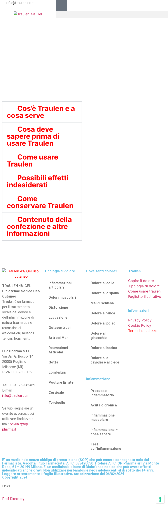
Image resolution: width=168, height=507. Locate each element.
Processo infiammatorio (102, 393)
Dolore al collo (102, 283)
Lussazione (58, 318)
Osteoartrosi (59, 328)
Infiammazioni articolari (60, 285)
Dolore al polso (103, 323)
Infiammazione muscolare (103, 417)
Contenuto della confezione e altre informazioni (39, 226)
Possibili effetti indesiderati (37, 181)
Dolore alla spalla (105, 293)
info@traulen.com (15, 396)
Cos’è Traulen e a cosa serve (41, 112)
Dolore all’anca (103, 313)
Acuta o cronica (104, 405)
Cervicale (56, 392)
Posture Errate (61, 382)
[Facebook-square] (61, 5)
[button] (112, 14)
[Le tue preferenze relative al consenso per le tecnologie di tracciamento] (160, 499)
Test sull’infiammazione (106, 446)
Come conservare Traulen (40, 202)
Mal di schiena (102, 303)
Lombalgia (57, 372)
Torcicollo (57, 403)
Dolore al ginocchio (99, 335)
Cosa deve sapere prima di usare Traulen (33, 136)
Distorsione (58, 307)
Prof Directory (13, 499)
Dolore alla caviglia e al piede (105, 360)
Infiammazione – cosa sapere (104, 432)
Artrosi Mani (59, 338)
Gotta (53, 362)
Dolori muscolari (62, 297)
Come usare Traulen (32, 160)
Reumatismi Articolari (58, 350)
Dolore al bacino (104, 348)
